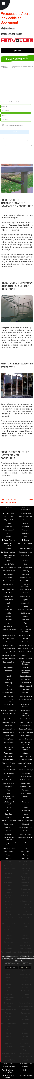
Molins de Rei (8, 593)
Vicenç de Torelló (8, 763)
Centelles (25, 817)
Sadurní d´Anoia (25, 756)
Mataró (8, 642)
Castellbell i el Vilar (25, 776)
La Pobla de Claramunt (25, 706)
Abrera (25, 855)
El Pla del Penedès (8, 540)
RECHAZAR (11, 968)
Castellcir (8, 814)
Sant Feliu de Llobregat (25, 743)
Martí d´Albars (25, 736)
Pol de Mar (8, 726)
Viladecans (25, 667)
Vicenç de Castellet (25, 696)
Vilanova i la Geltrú (25, 645)
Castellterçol (8, 824)
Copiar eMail (17, 50)
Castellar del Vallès (8, 780)
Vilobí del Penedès (25, 516)
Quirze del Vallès (25, 719)
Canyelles (25, 689)
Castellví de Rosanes (8, 821)
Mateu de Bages (8, 1063)
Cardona (25, 814)
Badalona (8, 671)
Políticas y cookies (25, 1075)
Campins (8, 610)
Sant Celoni (25, 851)
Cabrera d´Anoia (25, 581)
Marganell (8, 577)
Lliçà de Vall (8, 520)
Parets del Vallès (9, 564)
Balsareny (25, 571)
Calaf (8, 776)
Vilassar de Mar (25, 683)
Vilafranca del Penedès (25, 663)
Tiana (9, 790)
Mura (8, 623)
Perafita (25, 561)
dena (8, 811)
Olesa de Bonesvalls (25, 567)
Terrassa (25, 790)
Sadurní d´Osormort (25, 763)
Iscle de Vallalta (8, 773)
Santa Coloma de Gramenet (9, 556)
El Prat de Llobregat (25, 543)
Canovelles (25, 693)
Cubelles (8, 526)
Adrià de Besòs (8, 638)
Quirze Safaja (8, 719)
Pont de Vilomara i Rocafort (8, 1071)
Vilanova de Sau (25, 577)
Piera (8, 561)
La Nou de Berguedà (8, 710)
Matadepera (25, 783)
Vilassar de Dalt (8, 645)
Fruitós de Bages (8, 713)
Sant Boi (25, 655)
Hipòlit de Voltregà (8, 729)
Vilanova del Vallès (8, 648)
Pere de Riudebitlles (25, 732)
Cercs (8, 817)
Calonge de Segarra (25, 610)
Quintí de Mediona (25, 722)
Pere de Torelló (8, 705)
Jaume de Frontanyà (25, 770)
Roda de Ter (8, 626)
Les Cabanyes (25, 843)
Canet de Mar (8, 696)
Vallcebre (25, 526)
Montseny (8, 683)
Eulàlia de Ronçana (25, 549)
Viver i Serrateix (8, 516)
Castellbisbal (8, 600)
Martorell (25, 574)
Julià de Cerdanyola (25, 686)
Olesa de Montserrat (8, 567)
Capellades (8, 834)
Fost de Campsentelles (25, 714)
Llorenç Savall (9, 739)
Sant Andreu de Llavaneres (25, 631)
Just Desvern (8, 742)
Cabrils (25, 606)
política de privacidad (17, 125)
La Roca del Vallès (8, 848)
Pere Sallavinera (25, 726)
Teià (8, 793)
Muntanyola (25, 679)
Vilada (8, 766)
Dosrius (25, 523)
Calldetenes (25, 613)
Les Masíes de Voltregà (9, 838)
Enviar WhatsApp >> (15, 58)
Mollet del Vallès (25, 589)
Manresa (9, 620)
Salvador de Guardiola (8, 700)
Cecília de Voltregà (8, 760)
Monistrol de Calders (8, 589)
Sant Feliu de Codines (8, 749)
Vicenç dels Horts (25, 760)
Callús (8, 613)
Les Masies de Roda (25, 837)
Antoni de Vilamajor (9, 630)
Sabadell (25, 753)
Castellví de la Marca (25, 821)
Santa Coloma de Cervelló (9, 803)
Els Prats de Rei (25, 786)
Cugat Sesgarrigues (25, 648)
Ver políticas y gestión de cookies (18, 963)
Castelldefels (25, 811)
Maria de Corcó (8, 581)
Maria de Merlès (25, 513)
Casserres (25, 802)
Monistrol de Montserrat (25, 585)
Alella (8, 603)
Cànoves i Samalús (8, 693)
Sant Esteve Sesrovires (25, 749)
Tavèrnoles (25, 858)
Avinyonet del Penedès (25, 672)
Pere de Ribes (9, 736)
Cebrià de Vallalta (25, 652)
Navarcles (25, 620)
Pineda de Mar (25, 596)
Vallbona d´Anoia (8, 530)
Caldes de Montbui (25, 729)
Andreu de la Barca (8, 635)
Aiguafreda (25, 603)
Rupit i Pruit (25, 773)
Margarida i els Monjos (8, 797)
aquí (5, 146)
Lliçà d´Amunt (25, 520)
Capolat (25, 831)
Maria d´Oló (8, 827)
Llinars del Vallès (25, 834)
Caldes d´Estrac (25, 676)
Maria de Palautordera (25, 509)
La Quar (25, 848)
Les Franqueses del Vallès (9, 844)
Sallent (25, 638)
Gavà (25, 564)
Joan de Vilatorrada (9, 770)
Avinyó (8, 676)
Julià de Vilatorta (25, 827)
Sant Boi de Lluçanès (8, 655)
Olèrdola (25, 807)
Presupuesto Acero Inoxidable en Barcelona (19, 66)
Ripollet (25, 626)
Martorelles (25, 555)
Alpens (25, 600)
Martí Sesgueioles (25, 1063)
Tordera (8, 855)
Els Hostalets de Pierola (8, 544)
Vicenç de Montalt (8, 652)
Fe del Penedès (25, 793)
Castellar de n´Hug (8, 783)
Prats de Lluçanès (8, 1067)
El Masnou (25, 540)
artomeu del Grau (8, 659)
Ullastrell (25, 824)
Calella (8, 616)
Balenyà (8, 549)
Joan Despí (9, 689)
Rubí (25, 623)
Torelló (25, 796)
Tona (8, 686)
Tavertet (8, 858)
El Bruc (8, 523)
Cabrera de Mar (8, 662)
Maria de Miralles (9, 513)
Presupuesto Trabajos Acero (4, 66)
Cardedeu (8, 831)
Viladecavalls (8, 667)
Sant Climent (8, 851)
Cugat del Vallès (8, 756)
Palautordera (8, 753)
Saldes (8, 537)
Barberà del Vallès (8, 571)
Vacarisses (25, 530)
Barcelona (8, 508)
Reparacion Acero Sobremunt (8, 1076)
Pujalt (25, 1070)
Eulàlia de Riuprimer (8, 552)
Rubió (25, 616)
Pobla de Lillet (8, 596)
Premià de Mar (8, 584)
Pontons (25, 1067)
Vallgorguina (8, 574)
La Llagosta (25, 710)
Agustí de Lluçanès (25, 635)
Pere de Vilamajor (25, 699)
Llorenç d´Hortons (25, 739)
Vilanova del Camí (25, 659)
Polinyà (25, 593)
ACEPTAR (25, 968)
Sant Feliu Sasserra (9, 732)
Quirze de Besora (8, 722)
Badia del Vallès (25, 642)
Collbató (25, 537)
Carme (8, 807)
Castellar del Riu (25, 780)
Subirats (25, 533)
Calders (8, 679)
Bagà (8, 606)
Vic (25, 766)
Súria (8, 533)
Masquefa (8, 786)
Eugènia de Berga (25, 552)
